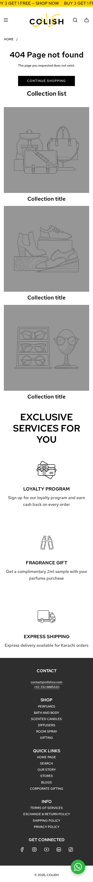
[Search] (75, 20)
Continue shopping (46, 81)
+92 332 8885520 (46, 687)
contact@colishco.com (46, 682)
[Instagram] (34, 849)
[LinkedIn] (58, 849)
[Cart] (86, 20)
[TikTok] (70, 849)
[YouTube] (46, 849)
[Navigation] (5, 20)
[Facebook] (22, 849)
